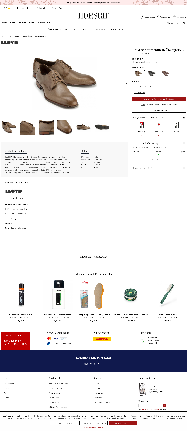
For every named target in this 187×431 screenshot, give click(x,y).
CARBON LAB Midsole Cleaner (57, 315)
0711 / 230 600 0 (12, 340)
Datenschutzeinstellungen (64, 423)
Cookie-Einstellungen (102, 402)
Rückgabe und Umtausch (58, 383)
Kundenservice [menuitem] (23, 8)
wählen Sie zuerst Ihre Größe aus (159, 99)
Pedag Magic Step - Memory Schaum (94, 315)
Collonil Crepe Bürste (167, 315)
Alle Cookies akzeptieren (123, 423)
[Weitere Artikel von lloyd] (9, 42)
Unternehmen (9, 383)
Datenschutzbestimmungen (150, 409)
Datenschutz (98, 393)
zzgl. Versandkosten (149, 62)
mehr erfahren (91, 363)
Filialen (6, 388)
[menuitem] (8, 8)
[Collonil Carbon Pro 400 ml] (21, 295)
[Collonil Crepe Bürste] (167, 295)
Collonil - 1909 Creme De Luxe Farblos (131, 315)
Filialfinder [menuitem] (42, 8)
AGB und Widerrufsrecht (58, 407)
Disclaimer (98, 397)
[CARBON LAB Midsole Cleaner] (58, 295)
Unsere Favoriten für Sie (15, 198)
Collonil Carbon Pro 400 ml (21, 315)
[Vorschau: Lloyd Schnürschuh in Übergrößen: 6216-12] (9, 127)
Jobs (6, 393)
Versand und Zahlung (57, 388)
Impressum (98, 388)
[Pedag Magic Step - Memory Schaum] (94, 295)
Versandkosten (54, 393)
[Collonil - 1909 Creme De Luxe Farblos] (131, 295)
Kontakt (96, 383)
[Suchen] (184, 23)
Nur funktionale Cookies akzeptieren (93, 423)
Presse (6, 397)
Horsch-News (58, 8)
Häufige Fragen (55, 402)
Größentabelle (139, 93)
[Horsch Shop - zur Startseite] (93, 16)
